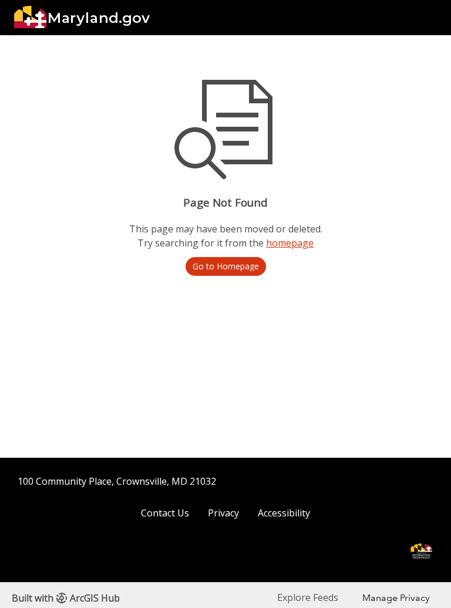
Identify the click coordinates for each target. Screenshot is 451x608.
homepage (290, 243)
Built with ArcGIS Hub (66, 598)
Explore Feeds (307, 597)
